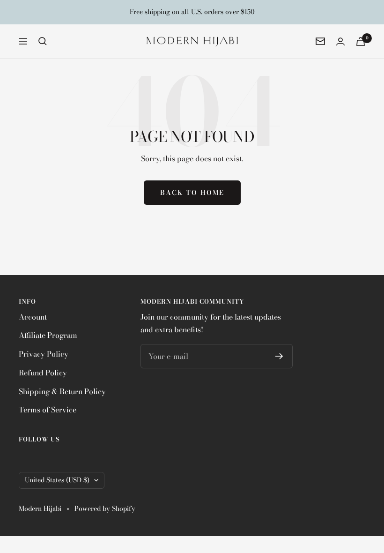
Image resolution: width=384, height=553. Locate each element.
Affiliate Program (48, 335)
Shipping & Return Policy (62, 391)
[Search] (42, 41)
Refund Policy (43, 372)
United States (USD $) (57, 480)
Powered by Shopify (104, 509)
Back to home (192, 192)
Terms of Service (47, 409)
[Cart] (360, 41)
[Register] (279, 356)
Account (33, 316)
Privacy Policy (43, 353)
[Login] (340, 41)
